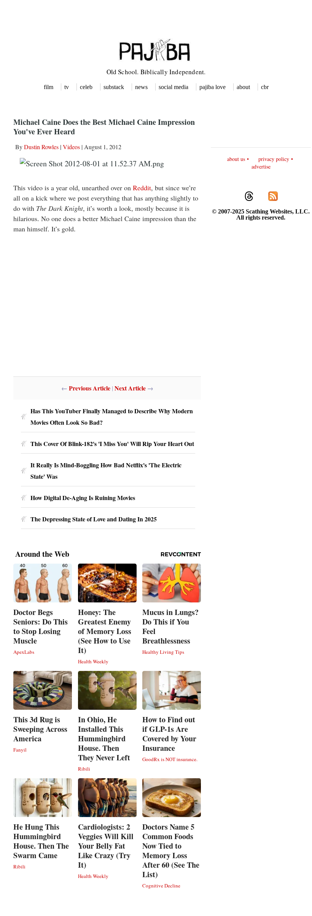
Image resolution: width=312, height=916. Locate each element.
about (243, 87)
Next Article (130, 388)
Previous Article (89, 388)
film (48, 87)
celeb (86, 87)
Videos (71, 147)
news (141, 87)
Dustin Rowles (41, 147)
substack (113, 87)
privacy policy (273, 158)
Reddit (142, 187)
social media (173, 87)
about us (236, 158)
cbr (265, 87)
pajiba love (212, 87)
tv (66, 87)
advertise (261, 166)
